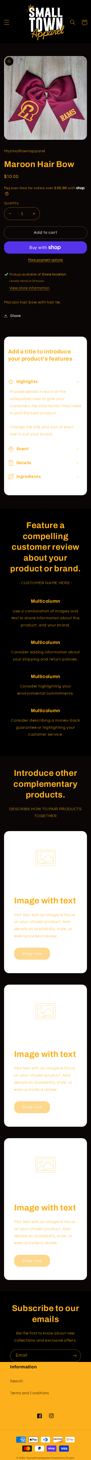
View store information (29, 288)
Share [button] (15, 316)
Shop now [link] (32, 954)
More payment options (45, 260)
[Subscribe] (75, 1355)
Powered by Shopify (62, 1458)
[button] (6, 22)
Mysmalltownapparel (38, 1458)
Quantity (11, 203)
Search (16, 1381)
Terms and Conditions (29, 1393)
